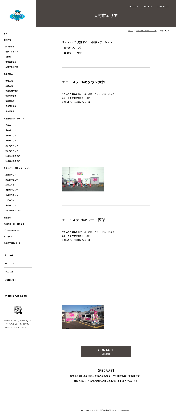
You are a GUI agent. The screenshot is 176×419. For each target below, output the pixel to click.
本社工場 (9, 81)
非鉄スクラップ (12, 52)
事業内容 (7, 40)
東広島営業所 (11, 96)
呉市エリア (10, 185)
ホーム (6, 34)
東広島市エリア (12, 146)
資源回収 (7, 218)
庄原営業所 (10, 111)
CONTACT (163, 6)
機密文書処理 (11, 62)
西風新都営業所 (12, 91)
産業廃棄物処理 (12, 67)
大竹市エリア (11, 205)
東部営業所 (10, 101)
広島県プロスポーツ (12, 243)
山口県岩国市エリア (14, 210)
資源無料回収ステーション (15, 119)
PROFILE (133, 6)
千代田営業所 (11, 106)
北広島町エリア (12, 151)
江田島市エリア (12, 190)
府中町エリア (11, 130)
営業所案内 (8, 74)
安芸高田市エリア (13, 156)
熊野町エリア (11, 140)
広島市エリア (11, 125)
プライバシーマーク (12, 230)
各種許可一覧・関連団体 (14, 224)
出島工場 (9, 86)
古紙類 (8, 57)
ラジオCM (8, 237)
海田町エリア (11, 135)
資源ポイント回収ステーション (17, 168)
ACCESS (148, 6)
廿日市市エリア (12, 200)
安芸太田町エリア (13, 161)
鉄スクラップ (11, 47)
